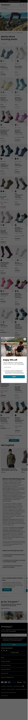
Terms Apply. (20, 364)
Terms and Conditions (18, 373)
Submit (13, 376)
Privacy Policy (8, 373)
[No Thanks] (24, 339)
